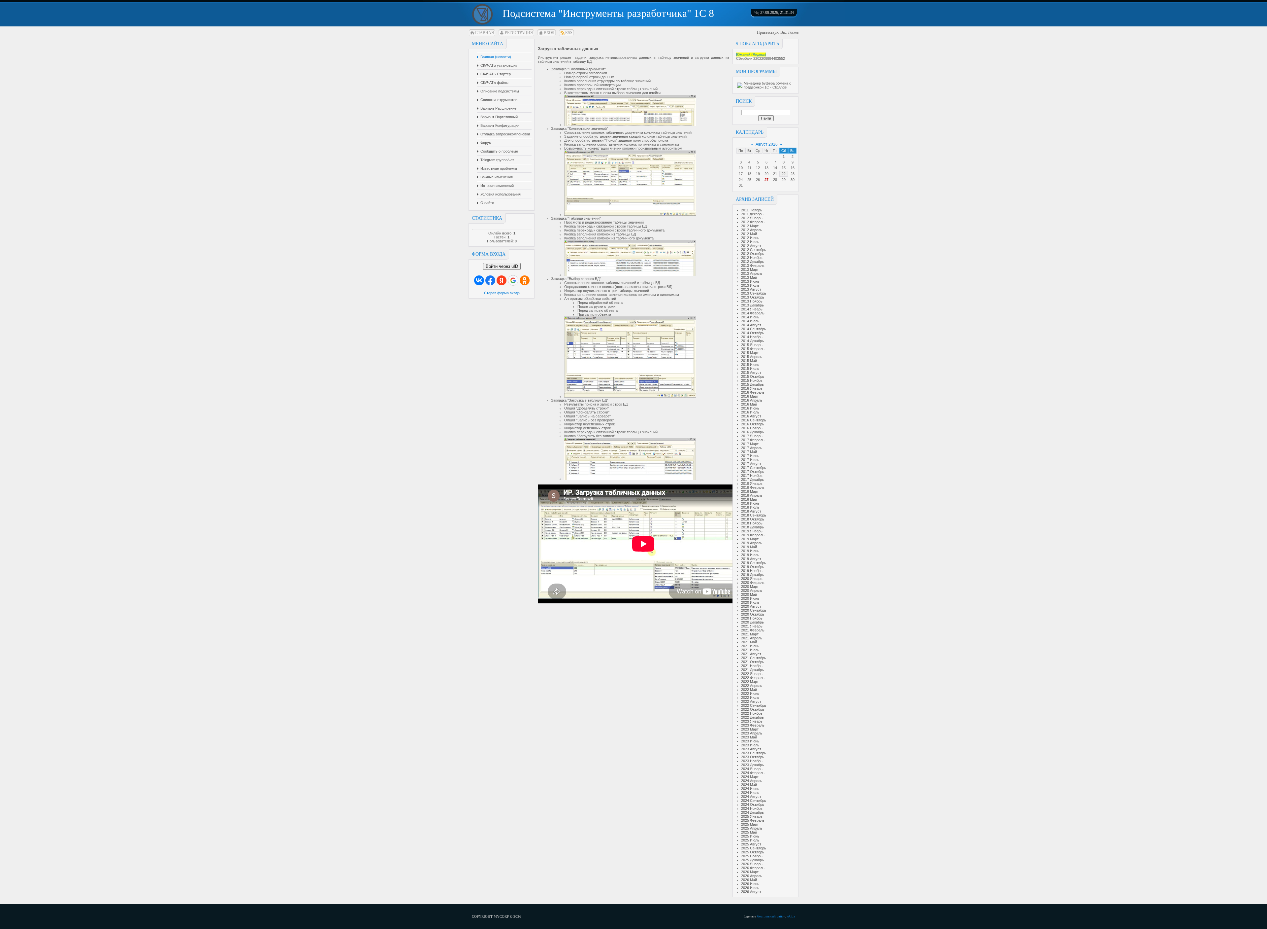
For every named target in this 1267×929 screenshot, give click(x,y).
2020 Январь (752, 579)
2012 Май (749, 234)
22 (784, 174)
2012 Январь (752, 218)
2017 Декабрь (752, 480)
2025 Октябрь (752, 852)
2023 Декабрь (752, 765)
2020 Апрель (751, 590)
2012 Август (751, 246)
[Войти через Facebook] (490, 280)
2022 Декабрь (752, 717)
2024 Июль (750, 793)
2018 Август (751, 511)
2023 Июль (750, 745)
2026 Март (750, 872)
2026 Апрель (751, 876)
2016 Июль (750, 412)
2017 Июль (750, 460)
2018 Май (749, 499)
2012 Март (750, 226)
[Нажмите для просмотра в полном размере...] (630, 124)
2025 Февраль (752, 820)
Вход (549, 32)
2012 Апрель (751, 230)
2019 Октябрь (752, 567)
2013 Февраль (752, 266)
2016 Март (750, 396)
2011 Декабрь (752, 214)
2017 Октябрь (752, 472)
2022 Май (749, 690)
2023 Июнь (750, 741)
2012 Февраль (752, 222)
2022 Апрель (751, 686)
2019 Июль (750, 555)
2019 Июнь (750, 551)
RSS (568, 32)
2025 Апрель (751, 828)
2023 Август (751, 749)
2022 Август (751, 701)
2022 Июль (750, 697)
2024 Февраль (752, 773)
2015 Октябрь (752, 376)
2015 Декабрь (752, 384)
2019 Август (751, 559)
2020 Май (749, 594)
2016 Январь (752, 388)
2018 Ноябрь (752, 523)
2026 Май (749, 880)
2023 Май (749, 737)
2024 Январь (752, 769)
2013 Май (749, 277)
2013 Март (750, 269)
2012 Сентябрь (753, 250)
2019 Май (749, 547)
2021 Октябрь (752, 662)
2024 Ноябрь (752, 808)
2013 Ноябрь (752, 301)
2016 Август (751, 416)
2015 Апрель (751, 357)
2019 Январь (752, 531)
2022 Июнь (750, 694)
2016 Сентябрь (753, 420)
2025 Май (749, 832)
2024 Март (750, 777)
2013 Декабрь (752, 305)
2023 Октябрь (752, 757)
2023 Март (750, 729)
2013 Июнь (750, 281)
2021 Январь (752, 626)
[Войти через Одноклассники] (525, 280)
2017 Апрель (751, 448)
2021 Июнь (750, 646)
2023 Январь (752, 721)
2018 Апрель (751, 495)
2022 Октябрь (752, 709)
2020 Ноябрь (752, 618)
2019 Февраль (752, 535)
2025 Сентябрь (753, 848)
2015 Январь (752, 345)
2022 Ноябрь (752, 713)
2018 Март (750, 491)
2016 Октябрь (752, 424)
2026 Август (751, 892)
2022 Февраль (752, 678)
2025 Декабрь (752, 860)
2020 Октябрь (752, 614)
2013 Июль (750, 285)
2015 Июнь (750, 365)
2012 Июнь (750, 238)
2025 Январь (752, 816)
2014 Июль (750, 321)
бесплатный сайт (770, 916)
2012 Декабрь (752, 262)
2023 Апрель (751, 733)
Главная (484, 32)
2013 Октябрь (752, 297)
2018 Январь (752, 483)
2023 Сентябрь (753, 753)
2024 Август (751, 797)
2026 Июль (750, 888)
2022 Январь (752, 674)
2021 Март (750, 634)
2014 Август (751, 325)
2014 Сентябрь (753, 329)
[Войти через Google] (513, 280)
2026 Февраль (752, 868)
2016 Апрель (751, 400)
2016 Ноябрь (752, 428)
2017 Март (750, 444)
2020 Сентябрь (753, 610)
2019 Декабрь (752, 575)
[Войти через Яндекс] (501, 280)
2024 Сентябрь (753, 801)
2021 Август (751, 654)
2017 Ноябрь (752, 476)
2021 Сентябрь (753, 658)
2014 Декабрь (752, 341)
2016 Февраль (752, 392)
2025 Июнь (750, 836)
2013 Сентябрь (753, 293)
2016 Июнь (750, 408)
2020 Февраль (752, 583)
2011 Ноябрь (751, 210)
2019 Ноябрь (752, 571)
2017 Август (751, 464)
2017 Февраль (752, 440)
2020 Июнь (750, 598)
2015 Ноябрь (752, 380)
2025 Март (750, 824)
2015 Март (750, 353)
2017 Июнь (750, 456)
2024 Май (749, 785)
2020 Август (751, 606)
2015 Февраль (752, 349)
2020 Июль (750, 602)
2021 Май (749, 642)
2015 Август (751, 373)
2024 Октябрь (752, 804)
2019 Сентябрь (753, 563)
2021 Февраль (752, 630)
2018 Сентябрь (753, 515)
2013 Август (751, 289)
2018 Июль (750, 507)
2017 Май (749, 452)
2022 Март (750, 682)
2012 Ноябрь (752, 258)
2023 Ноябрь (752, 761)
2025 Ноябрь (752, 856)
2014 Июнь (750, 317)
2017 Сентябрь (753, 468)
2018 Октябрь (752, 519)
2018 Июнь (750, 503)
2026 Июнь (750, 884)
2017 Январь (752, 436)
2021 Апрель (751, 638)
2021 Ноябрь (752, 666)
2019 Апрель (751, 543)
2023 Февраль (752, 725)
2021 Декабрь (752, 670)
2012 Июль (750, 242)
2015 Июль (750, 369)
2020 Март (750, 587)
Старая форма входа (502, 293)
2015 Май (749, 361)
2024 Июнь (750, 789)
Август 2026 (767, 144)
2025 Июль (750, 840)
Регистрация (519, 32)
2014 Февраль (752, 313)
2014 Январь (752, 309)
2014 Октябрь (752, 333)
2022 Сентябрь (753, 705)
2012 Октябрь (752, 254)
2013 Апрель (751, 273)
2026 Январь (752, 864)
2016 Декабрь (752, 432)
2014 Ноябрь (752, 337)
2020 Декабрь (752, 622)
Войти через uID (502, 266)
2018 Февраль (752, 487)
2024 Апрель (751, 781)
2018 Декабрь (752, 527)
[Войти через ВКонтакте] (479, 280)
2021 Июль (750, 650)
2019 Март (750, 539)
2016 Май (749, 404)
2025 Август (751, 844)
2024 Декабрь (752, 812)
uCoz (791, 916)
